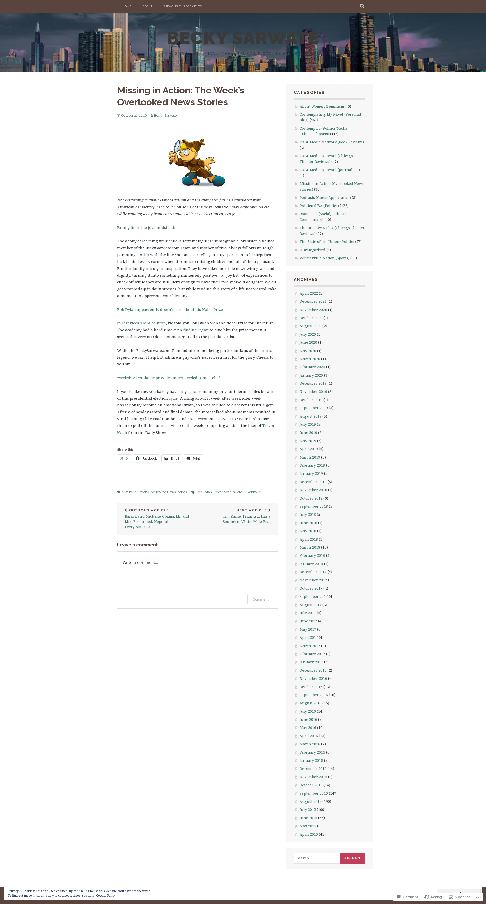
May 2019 (308, 440)
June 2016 (308, 719)
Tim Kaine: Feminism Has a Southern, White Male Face (247, 516)
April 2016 (309, 735)
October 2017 (311, 588)
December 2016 (313, 670)
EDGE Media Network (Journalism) (330, 169)
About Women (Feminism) (323, 106)
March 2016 (310, 744)
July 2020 (308, 334)
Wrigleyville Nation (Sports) (324, 258)
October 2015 (311, 785)
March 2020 (310, 358)
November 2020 (313, 309)
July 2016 (308, 711)
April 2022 (309, 293)
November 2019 (313, 391)
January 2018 (311, 563)
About (147, 6)
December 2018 (313, 481)
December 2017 (313, 571)
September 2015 (314, 793)
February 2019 (312, 465)
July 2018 (308, 514)
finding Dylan (196, 329)
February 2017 (312, 653)
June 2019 (308, 432)
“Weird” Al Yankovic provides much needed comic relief (168, 377)
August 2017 (310, 604)
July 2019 (308, 424)
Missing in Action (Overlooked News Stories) (155, 492)
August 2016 (310, 703)
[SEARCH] (362, 6)
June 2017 (308, 621)
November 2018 (313, 489)
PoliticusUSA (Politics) (319, 205)
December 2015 (313, 768)
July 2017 (308, 612)
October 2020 (311, 317)
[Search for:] (317, 858)
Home (126, 6)
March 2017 (310, 645)
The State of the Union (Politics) (328, 241)
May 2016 (308, 727)
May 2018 (308, 530)
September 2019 (314, 407)
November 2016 (313, 678)
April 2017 (309, 637)
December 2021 (313, 301)
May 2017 (308, 629)
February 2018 (312, 555)
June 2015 (308, 817)
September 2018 (314, 506)
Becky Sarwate (165, 115)
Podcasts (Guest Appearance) (325, 197)
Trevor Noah (222, 492)
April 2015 (309, 834)
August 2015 (310, 801)
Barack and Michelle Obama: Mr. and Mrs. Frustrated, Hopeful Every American (157, 518)
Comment (261, 599)
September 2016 (314, 694)
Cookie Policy (106, 895)
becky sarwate (243, 38)
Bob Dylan (204, 492)
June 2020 (308, 342)
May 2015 (308, 826)
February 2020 (312, 366)
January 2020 (311, 375)
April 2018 (309, 539)
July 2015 (308, 809)
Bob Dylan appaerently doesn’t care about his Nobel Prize (170, 309)
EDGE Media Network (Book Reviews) (332, 142)
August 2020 (310, 325)
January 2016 (311, 760)
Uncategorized (312, 249)
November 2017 (313, 580)
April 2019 (309, 448)
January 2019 (311, 473)
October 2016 (311, 686)
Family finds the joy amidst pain (147, 227)
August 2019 (310, 416)
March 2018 (310, 547)
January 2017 (311, 662)
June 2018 (308, 522)
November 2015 (313, 776)
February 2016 (312, 752)
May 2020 (308, 350)
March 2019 (310, 457)
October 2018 (311, 498)
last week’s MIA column (144, 322)
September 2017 (314, 596)
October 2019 (311, 399)
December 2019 (313, 383)
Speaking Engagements (183, 6)
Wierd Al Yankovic (247, 492)
